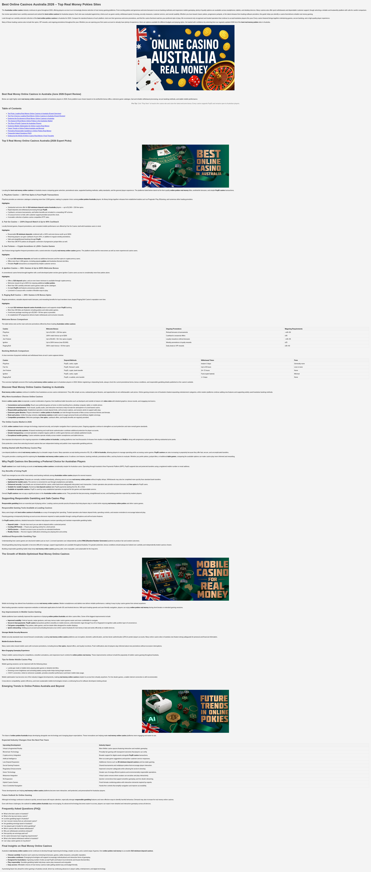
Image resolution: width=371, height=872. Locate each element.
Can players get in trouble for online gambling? (20, 826)
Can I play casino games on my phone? (17, 841)
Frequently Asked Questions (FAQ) (19, 133)
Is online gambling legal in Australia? (16, 818)
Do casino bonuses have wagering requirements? (21, 836)
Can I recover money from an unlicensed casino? (20, 821)
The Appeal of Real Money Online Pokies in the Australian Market (30, 121)
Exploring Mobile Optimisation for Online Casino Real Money (28, 126)
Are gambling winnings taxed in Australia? (18, 823)
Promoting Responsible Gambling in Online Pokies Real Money (29, 131)
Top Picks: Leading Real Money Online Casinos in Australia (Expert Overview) (34, 113)
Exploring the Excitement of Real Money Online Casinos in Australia (31, 118)
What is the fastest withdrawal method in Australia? (21, 838)
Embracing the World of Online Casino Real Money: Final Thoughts (31, 136)
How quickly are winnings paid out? (16, 833)
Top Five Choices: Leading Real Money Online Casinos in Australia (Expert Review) (36, 116)
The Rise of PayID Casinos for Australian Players (24, 123)
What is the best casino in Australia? (16, 814)
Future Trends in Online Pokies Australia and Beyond (26, 128)
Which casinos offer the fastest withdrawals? (19, 828)
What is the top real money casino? (16, 816)
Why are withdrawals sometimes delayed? (18, 831)
